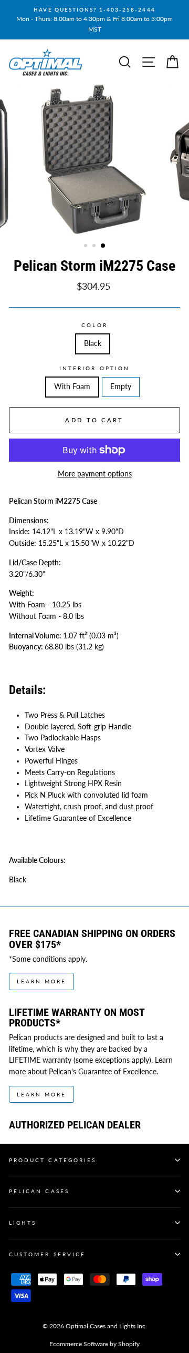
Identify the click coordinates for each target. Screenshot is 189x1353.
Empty (120, 386)
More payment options (95, 474)
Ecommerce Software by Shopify (94, 1344)
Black (92, 343)
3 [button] (103, 246)
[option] (94, 19)
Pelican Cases (39, 1191)
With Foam (72, 386)
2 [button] (95, 246)
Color (94, 325)
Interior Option (94, 368)
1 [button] (86, 246)
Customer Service (47, 1254)
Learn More (41, 981)
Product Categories (52, 1160)
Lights (22, 1222)
